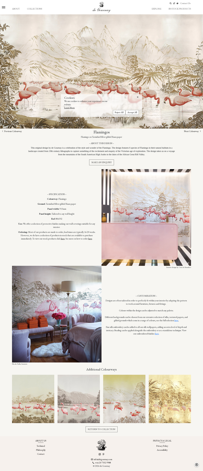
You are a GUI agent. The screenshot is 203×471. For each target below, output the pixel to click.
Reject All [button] (119, 112)
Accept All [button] (132, 112)
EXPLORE (156, 8)
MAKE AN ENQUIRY (101, 162)
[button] (138, 97)
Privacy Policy (162, 445)
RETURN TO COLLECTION (101, 429)
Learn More (69, 107)
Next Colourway (191, 131)
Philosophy (41, 449)
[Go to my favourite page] (174, 3)
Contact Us (185, 3)
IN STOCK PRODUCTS (180, 8)
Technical (41, 445)
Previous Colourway (13, 131)
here (63, 238)
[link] (178, 3)
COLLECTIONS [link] (34, 8)
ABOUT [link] (16, 8)
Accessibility (162, 449)
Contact (40, 453)
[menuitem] (16, 9)
